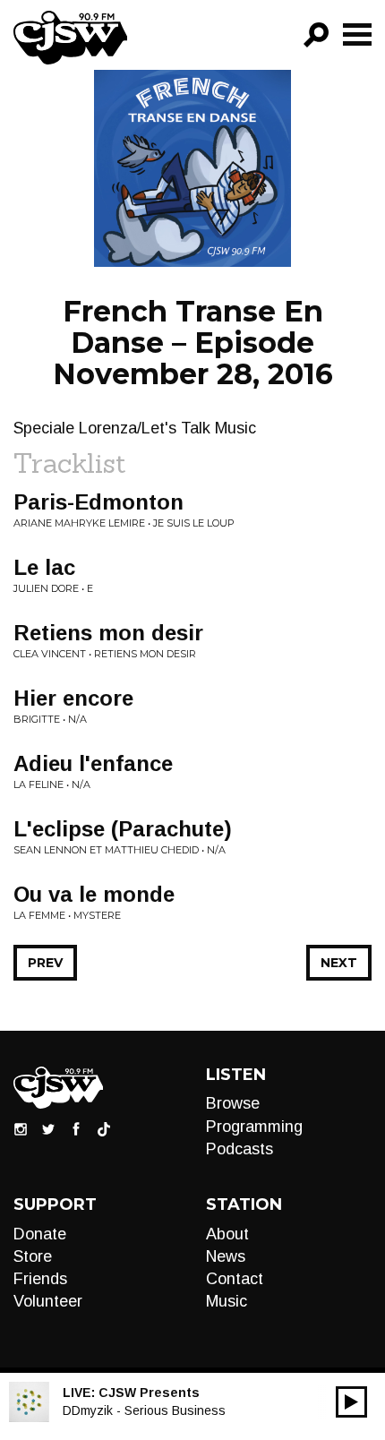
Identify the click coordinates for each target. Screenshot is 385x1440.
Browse (233, 1103)
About (227, 1234)
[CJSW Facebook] (76, 1128)
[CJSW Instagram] (20, 1128)
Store (32, 1256)
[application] (351, 1402)
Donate (39, 1234)
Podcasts (239, 1149)
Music (226, 1301)
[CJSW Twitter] (48, 1128)
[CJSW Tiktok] (104, 1128)
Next (339, 963)
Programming (254, 1127)
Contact (234, 1279)
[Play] (351, 1402)
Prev (45, 963)
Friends (40, 1279)
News (225, 1256)
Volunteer (47, 1301)
